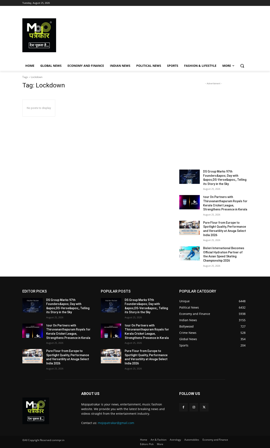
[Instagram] (194, 407)
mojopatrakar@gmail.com (116, 423)
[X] (204, 407)
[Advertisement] (169, 35)
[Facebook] (183, 407)
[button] (242, 66)
